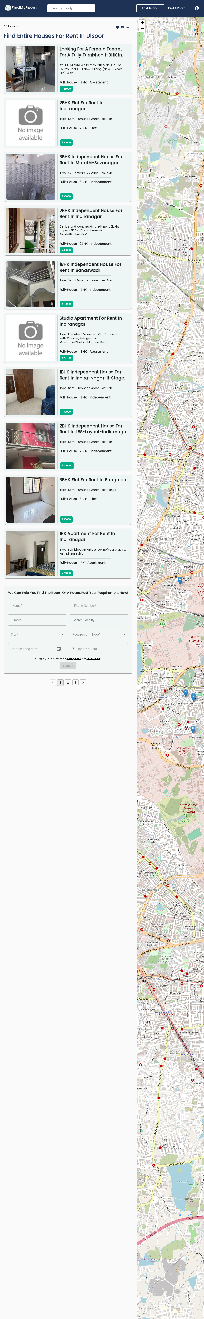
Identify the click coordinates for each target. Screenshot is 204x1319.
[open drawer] (20, 8)
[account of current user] (197, 8)
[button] (37, 634)
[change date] (59, 649)
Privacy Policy (74, 658)
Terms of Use (93, 658)
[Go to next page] (83, 682)
